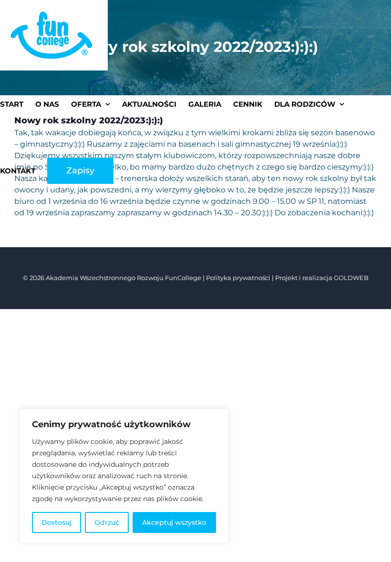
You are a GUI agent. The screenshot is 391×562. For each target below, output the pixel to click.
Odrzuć (106, 522)
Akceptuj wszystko (174, 522)
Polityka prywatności (238, 277)
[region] (124, 476)
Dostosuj (56, 522)
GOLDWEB (351, 277)
